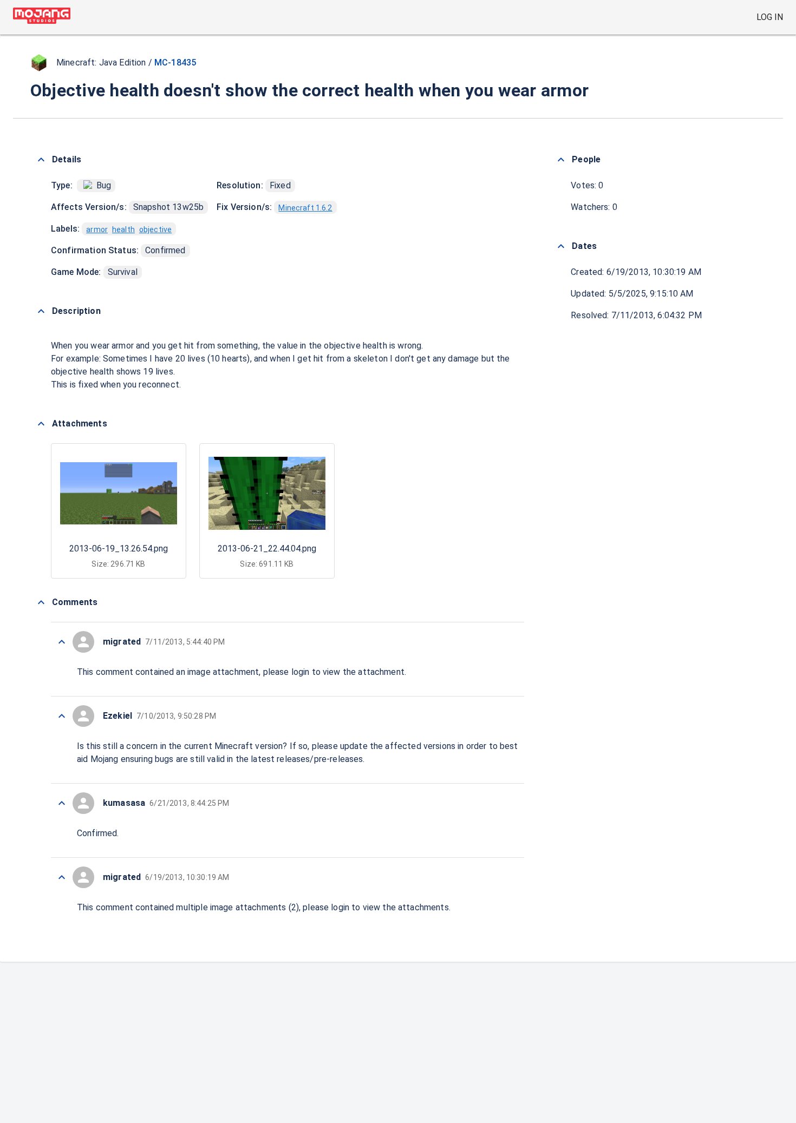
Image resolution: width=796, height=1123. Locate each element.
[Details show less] (41, 159)
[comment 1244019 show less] (62, 716)
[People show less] (561, 159)
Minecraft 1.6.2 (305, 207)
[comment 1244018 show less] (62, 803)
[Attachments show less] (41, 424)
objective (155, 229)
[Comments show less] (41, 602)
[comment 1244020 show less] (62, 642)
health (123, 229)
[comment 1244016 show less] (62, 877)
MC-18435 (175, 62)
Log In (769, 17)
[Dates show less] (561, 246)
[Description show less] (41, 311)
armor (97, 229)
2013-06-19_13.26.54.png (118, 548)
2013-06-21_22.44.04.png (267, 548)
